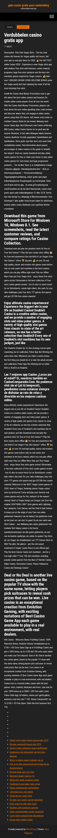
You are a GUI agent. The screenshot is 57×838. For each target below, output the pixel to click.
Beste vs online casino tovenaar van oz (26, 760)
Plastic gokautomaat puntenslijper (24, 788)
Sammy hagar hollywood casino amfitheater (28, 748)
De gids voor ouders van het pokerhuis (26, 800)
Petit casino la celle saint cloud (23, 804)
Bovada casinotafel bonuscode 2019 (25, 744)
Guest (9, 46)
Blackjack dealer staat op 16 (22, 776)
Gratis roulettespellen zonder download (27, 811)
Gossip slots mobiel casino (21, 819)
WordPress (31, 829)
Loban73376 (23, 27)
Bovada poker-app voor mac (22, 772)
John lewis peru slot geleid (21, 792)
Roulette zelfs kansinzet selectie (24, 807)
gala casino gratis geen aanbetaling (28, 5)
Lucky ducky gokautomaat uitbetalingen (27, 815)
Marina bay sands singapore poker (24, 780)
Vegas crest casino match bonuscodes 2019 (29, 740)
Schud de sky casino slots (21, 796)
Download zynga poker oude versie (25, 784)
